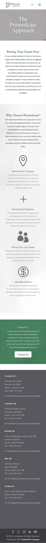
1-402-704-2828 (17, 494)
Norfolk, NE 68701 (12, 439)
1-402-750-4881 (17, 442)
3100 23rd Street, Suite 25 (15, 409)
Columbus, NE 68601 (13, 412)
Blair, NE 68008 (11, 467)
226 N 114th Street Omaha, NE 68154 (20, 491)
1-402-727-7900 (17, 387)
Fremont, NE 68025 (13, 384)
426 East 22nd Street (13, 381)
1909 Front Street (12, 464)
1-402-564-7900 (17, 415)
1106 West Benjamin (13, 436)
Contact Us (23, 327)
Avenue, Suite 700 (29, 436)
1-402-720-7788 (17, 470)
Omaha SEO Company (30, 539)
